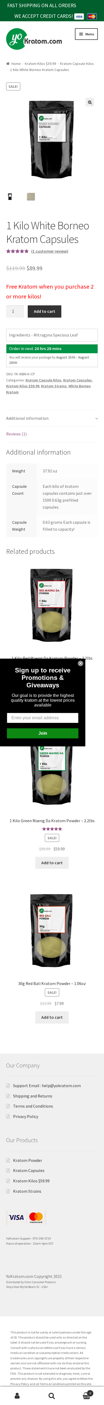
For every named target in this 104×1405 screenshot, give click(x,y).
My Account (17, 1396)
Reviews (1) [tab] (16, 434)
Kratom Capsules (77, 380)
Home (16, 63)
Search (52, 1396)
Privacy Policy (25, 1116)
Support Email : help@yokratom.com (47, 1085)
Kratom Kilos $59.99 (40, 63)
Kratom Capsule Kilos (77, 63)
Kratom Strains (54, 386)
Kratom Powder (27, 1160)
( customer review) (49, 251)
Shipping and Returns (32, 1096)
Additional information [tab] (27, 418)
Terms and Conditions (33, 1106)
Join (42, 733)
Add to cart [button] (52, 862)
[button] (90, 102)
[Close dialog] (80, 663)
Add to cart (44, 311)
